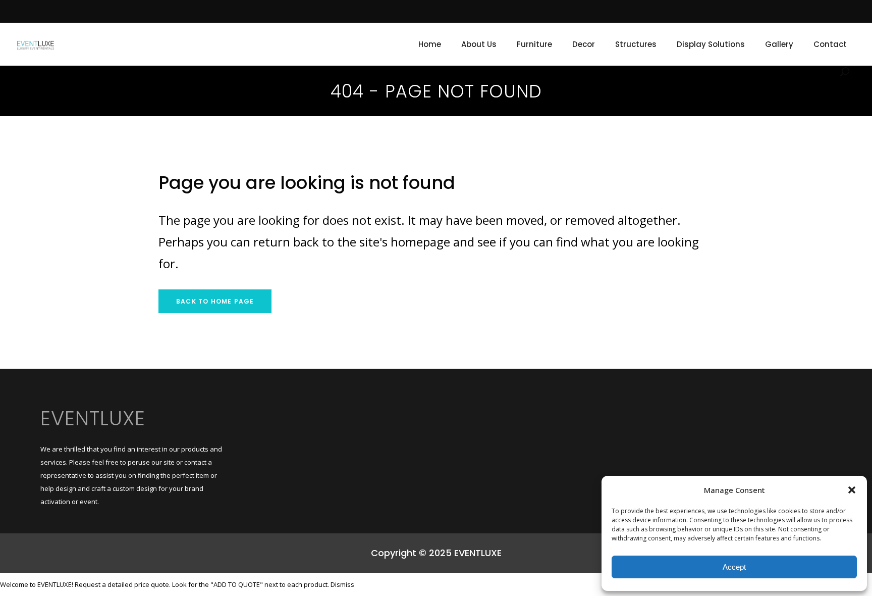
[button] (852, 490)
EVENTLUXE (92, 418)
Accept (734, 567)
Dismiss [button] (342, 584)
